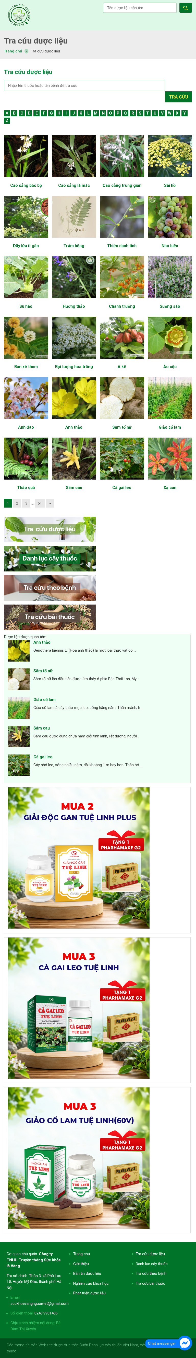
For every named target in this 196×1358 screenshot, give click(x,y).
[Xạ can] (170, 482)
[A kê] (122, 361)
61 (40, 503)
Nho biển (170, 245)
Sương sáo (170, 306)
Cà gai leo (121, 487)
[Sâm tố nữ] (122, 421)
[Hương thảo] (74, 300)
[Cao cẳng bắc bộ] (26, 179)
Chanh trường (122, 306)
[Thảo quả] (26, 482)
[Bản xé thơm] (26, 361)
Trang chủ (81, 1254)
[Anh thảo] (74, 421)
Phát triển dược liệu (89, 1293)
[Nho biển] (170, 240)
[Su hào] (26, 300)
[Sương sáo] (170, 300)
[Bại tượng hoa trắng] (74, 361)
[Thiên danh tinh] (122, 240)
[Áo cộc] (170, 361)
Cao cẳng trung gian (122, 185)
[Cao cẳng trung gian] (122, 179)
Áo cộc (170, 366)
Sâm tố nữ (121, 427)
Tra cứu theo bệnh (151, 1273)
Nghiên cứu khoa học (91, 1283)
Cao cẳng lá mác (74, 185)
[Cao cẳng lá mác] (74, 179)
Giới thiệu (81, 1264)
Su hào (25, 306)
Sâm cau (74, 487)
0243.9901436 (46, 1313)
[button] (186, 8)
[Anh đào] (26, 421)
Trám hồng (74, 245)
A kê (122, 366)
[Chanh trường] (122, 300)
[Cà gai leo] (122, 482)
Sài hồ (170, 185)
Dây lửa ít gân (26, 245)
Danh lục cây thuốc (152, 1264)
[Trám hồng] (74, 240)
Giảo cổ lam (170, 427)
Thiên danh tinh (122, 245)
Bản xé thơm (26, 366)
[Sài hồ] (170, 179)
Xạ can (170, 487)
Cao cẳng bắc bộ (26, 185)
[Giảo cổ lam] (170, 421)
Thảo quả (26, 487)
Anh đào (26, 427)
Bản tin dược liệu (87, 1273)
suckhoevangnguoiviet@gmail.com (39, 1303)
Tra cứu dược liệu (19, 15)
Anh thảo (73, 427)
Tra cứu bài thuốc (150, 1283)
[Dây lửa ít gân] (26, 240)
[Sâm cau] (74, 482)
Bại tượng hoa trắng (74, 366)
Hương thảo (74, 306)
